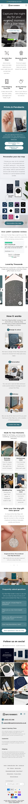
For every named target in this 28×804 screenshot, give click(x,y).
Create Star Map (14, 30)
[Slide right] (17, 565)
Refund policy (10, 773)
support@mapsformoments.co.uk (14, 723)
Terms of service (14, 776)
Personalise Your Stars (14, 143)
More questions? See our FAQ (14, 630)
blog (17, 765)
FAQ (8, 768)
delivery (12, 768)
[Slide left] (10, 565)
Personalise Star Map (14, 223)
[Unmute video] (20, 303)
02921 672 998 (9, 719)
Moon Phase (19, 771)
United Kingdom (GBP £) (13, 784)
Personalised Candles (10, 771)
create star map (11, 765)
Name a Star (18, 768)
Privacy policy (17, 773)
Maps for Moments (12, 800)
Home (5, 765)
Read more (14, 139)
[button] (2, 5)
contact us (21, 765)
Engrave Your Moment (14, 147)
